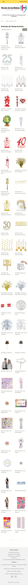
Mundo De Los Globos (15, 582)
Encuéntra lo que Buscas (14, 552)
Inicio (2, 21)
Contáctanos (14, 557)
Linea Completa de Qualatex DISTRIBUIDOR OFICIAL (14, 559)
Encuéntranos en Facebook (14, 554)
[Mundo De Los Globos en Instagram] (16, 577)
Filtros (24, 29)
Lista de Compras (23, 1)
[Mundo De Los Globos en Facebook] (12, 577)
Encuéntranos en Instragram (14, 556)
